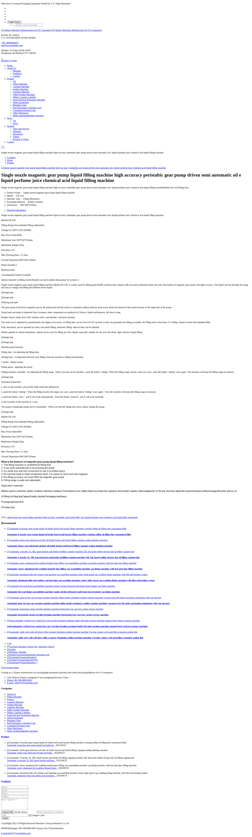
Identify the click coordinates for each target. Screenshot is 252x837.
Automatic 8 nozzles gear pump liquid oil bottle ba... (31, 745)
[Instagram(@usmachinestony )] (22, 662)
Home (10, 65)
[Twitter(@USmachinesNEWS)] (22, 660)
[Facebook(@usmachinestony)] (22, 657)
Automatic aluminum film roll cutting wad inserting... (31, 775)
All (14, 81)
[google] (11, 649)
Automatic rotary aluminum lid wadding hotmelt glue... (32, 768)
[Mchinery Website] (16, 652)
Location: (11, 157)
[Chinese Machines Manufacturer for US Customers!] (126, 30)
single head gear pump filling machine (24, 517)
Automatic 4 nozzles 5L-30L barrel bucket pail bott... (31, 760)
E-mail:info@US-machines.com (16, 833)
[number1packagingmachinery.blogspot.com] (28, 654)
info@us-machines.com (12, 45)
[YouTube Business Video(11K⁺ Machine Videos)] (30, 646)
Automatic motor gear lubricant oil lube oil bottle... (30, 753)
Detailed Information (16, 210)
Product (10, 163)
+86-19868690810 (9, 43)
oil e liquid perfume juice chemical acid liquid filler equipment (109, 517)
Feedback (6, 781)
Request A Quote (9, 60)
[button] (36, 815)
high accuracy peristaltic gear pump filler (61, 517)
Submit (5, 818)
